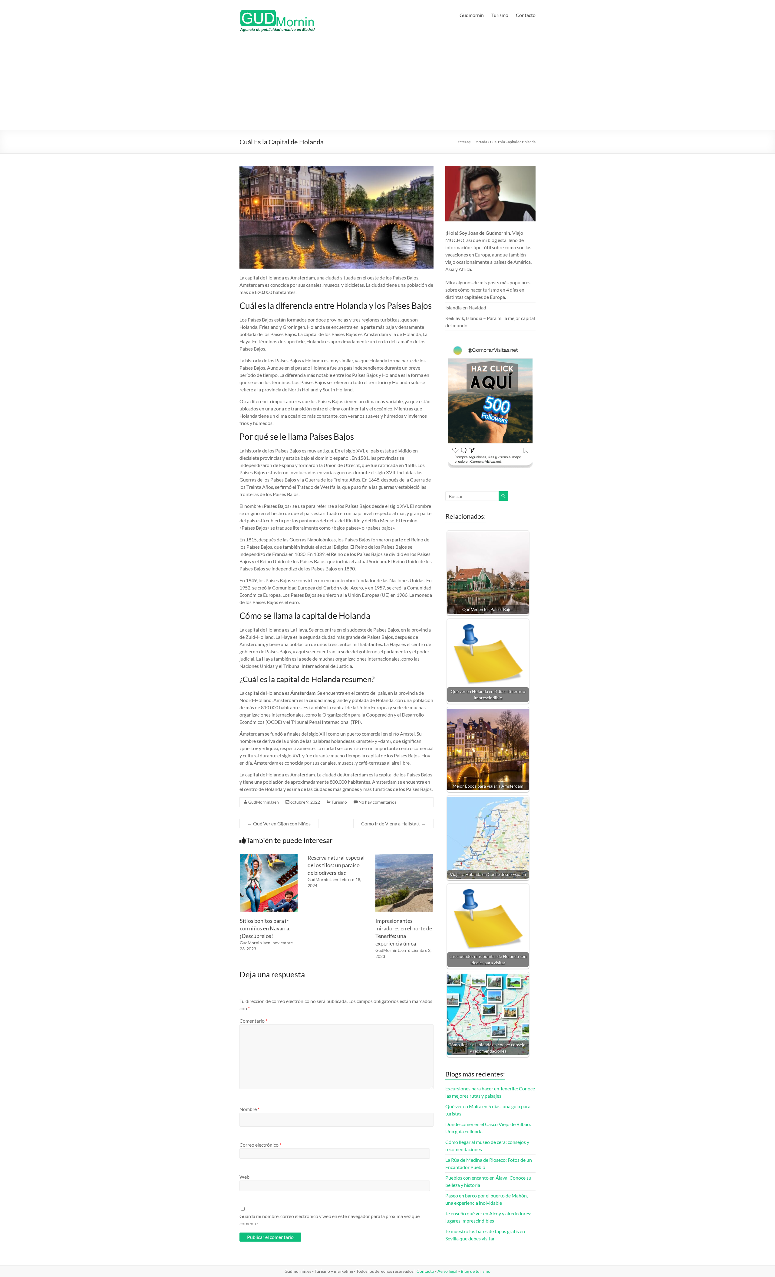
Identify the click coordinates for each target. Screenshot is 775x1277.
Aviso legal (447, 1271)
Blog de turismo (475, 1271)
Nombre (249, 1109)
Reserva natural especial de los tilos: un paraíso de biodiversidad (336, 865)
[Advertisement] (387, 84)
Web (244, 1177)
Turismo (499, 15)
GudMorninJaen (263, 802)
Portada (480, 141)
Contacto (526, 15)
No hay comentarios (377, 802)
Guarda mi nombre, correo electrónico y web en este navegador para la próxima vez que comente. (329, 1219)
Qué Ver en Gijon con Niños (279, 823)
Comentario (253, 1021)
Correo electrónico (260, 1145)
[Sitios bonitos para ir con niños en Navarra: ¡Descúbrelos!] (269, 857)
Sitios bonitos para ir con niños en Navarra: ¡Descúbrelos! (265, 928)
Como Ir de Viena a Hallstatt (393, 823)
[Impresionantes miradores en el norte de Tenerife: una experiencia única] (404, 857)
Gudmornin (472, 15)
